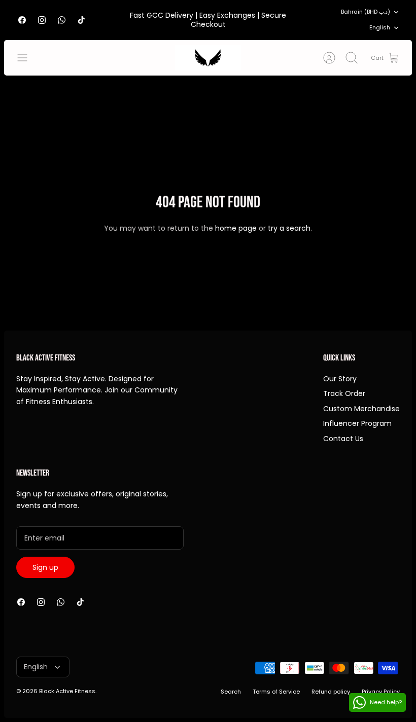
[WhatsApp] (62, 20)
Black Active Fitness (67, 691)
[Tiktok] (81, 20)
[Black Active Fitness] (208, 57)
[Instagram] (42, 20)
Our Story (340, 379)
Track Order (344, 393)
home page (236, 228)
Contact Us (343, 439)
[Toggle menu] (27, 58)
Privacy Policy (381, 692)
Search (231, 692)
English (379, 27)
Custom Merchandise (361, 409)
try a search (289, 228)
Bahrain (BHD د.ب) (365, 12)
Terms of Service (276, 692)
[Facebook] (22, 20)
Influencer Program (357, 423)
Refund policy (330, 692)
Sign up (45, 567)
